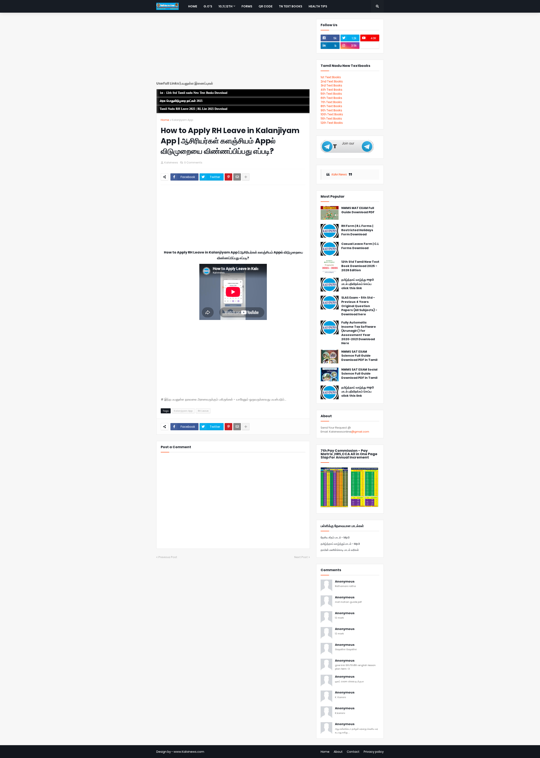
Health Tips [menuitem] (318, 6)
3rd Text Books (331, 85)
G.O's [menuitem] (208, 6)
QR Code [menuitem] (266, 6)
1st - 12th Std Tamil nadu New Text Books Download (193, 92)
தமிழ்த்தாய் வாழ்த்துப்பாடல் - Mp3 (340, 544)
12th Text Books (332, 123)
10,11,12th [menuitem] (225, 6)
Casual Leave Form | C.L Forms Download (360, 246)
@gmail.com (360, 432)
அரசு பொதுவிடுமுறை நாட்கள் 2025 (181, 101)
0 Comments (193, 163)
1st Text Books (331, 77)
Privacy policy (374, 752)
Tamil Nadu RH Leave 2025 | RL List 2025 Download (193, 109)
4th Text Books (331, 90)
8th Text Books (331, 106)
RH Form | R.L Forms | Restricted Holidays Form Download (357, 230)
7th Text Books (331, 102)
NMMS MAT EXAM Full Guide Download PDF (357, 210)
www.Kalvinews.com (189, 752)
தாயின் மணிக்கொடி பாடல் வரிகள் (340, 550)
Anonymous (345, 582)
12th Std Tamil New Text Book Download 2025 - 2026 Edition (360, 266)
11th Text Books (331, 118)
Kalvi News (339, 174)
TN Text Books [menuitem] (290, 6)
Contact (353, 752)
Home (165, 120)
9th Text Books (331, 110)
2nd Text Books (332, 81)
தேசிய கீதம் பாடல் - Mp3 (335, 537)
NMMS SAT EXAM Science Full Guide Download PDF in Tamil (359, 356)
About (338, 752)
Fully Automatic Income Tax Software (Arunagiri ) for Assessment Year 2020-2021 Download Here (358, 333)
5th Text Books (331, 94)
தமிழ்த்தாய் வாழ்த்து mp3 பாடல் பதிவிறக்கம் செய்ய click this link (357, 284)
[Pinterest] (228, 177)
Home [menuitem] (192, 6)
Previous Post (167, 557)
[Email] (237, 177)
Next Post (301, 557)
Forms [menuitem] (247, 6)
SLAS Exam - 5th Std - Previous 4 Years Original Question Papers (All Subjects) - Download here (359, 306)
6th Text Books (331, 98)
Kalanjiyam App (182, 120)
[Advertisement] (233, 48)
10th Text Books (332, 114)
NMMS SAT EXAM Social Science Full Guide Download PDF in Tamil (359, 374)
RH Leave (203, 411)
